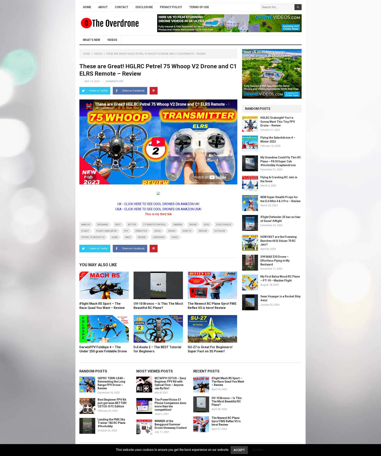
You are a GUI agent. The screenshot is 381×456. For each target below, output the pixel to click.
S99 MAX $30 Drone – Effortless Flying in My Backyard (275, 260)
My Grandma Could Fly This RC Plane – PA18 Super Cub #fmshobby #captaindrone (280, 161)
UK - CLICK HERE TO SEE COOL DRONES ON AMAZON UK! (158, 204)
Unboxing (158, 237)
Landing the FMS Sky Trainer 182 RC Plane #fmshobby (111, 423)
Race (128, 237)
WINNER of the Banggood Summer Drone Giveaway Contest (171, 424)
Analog (85, 224)
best (118, 224)
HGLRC (171, 231)
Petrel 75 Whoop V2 (92, 237)
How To (187, 231)
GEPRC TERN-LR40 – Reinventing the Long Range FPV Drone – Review (111, 383)
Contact (121, 7)
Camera (177, 224)
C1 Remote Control (154, 224)
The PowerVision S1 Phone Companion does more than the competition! (170, 404)
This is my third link (158, 214)
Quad (115, 237)
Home (87, 7)
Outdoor (219, 231)
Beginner (102, 224)
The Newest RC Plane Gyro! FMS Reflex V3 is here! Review (226, 421)
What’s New (91, 39)
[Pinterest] (154, 90)
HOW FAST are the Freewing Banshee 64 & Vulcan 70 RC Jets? (278, 240)
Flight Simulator (106, 231)
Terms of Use (199, 7)
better (132, 224)
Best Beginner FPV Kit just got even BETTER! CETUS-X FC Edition (112, 403)
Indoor (203, 231)
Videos (112, 39)
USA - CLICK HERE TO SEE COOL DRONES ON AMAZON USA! (158, 209)
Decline (258, 450)
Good (157, 231)
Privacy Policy (171, 7)
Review (142, 237)
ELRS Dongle (223, 224)
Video (175, 237)
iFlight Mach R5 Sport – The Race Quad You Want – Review (228, 382)
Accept (239, 450)
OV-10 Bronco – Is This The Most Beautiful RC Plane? (227, 401)
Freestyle (141, 231)
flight (85, 231)
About (103, 7)
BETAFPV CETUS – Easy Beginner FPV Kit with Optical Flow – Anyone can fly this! (170, 383)
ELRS (206, 224)
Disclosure (144, 7)
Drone (193, 224)
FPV (126, 231)
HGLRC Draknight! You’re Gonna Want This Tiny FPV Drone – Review (277, 121)
